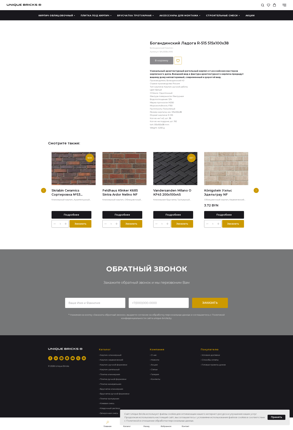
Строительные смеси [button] (222, 15)
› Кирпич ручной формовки (113, 364)
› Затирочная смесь (108, 413)
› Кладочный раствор (109, 408)
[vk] (56, 358)
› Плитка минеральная (110, 384)
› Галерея (154, 374)
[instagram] (61, 358)
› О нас (153, 355)
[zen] (67, 358)
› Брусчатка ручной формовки (114, 393)
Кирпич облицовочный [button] (55, 15)
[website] (84, 358)
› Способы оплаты (210, 359)
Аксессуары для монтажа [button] (178, 15)
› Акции (154, 364)
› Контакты (155, 379)
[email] (73, 358)
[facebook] (50, 358)
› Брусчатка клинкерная (111, 389)
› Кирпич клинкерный (110, 355)
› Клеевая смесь (106, 403)
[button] (262, 5)
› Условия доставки (210, 355)
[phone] (78, 358)
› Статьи (154, 369)
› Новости (154, 359)
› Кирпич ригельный (109, 369)
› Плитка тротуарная (109, 398)
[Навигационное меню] (284, 5)
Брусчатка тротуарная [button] (134, 15)
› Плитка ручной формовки (112, 379)
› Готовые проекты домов (213, 364)
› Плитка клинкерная (109, 374)
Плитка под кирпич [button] (95, 15)
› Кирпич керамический (111, 359)
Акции (250, 15)
